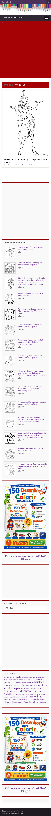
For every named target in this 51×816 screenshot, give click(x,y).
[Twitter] (6, 1)
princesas (39, 699)
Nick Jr (17, 699)
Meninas (12, 165)
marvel (29, 697)
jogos (11, 697)
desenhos (26, 683)
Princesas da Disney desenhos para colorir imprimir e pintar (32, 403)
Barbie (26, 677)
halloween (36, 694)
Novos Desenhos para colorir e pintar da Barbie (30, 294)
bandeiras (20, 677)
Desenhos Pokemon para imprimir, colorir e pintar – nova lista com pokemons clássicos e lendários (32, 435)
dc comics (19, 683)
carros (19, 679)
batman (30, 677)
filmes (11, 694)
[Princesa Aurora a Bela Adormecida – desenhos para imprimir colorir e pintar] (11, 469)
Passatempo (25, 699)
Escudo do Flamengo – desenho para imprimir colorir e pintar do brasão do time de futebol (31, 419)
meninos (7, 699)
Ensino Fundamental (37, 691)
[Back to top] (46, 811)
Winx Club (18, 165)
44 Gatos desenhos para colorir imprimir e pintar (30, 449)
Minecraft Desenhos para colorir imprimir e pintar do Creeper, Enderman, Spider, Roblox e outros (31, 373)
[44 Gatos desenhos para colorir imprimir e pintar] (11, 454)
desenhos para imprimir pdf (32, 688)
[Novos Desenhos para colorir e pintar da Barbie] (11, 299)
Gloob (30, 694)
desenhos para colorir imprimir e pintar (25, 687)
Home (3, 22)
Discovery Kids (12, 691)
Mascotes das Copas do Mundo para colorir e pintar (31, 248)
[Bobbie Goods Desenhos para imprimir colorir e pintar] (11, 268)
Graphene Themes (18, 813)
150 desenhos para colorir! (25, 557)
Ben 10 (35, 677)
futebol (18, 694)
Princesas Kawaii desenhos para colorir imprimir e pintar (31, 325)
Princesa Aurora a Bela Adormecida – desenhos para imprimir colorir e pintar (32, 466)
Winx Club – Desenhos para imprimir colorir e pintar (25, 160)
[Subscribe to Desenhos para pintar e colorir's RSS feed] (3, 1)
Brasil (6, 679)
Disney (25, 691)
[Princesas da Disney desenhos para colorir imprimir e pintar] (11, 407)
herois (44, 693)
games (25, 694)
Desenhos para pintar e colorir (14, 17)
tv (37, 702)
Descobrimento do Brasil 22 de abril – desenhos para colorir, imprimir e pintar (30, 388)
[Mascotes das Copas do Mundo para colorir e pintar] (11, 252)
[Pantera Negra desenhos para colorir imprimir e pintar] (11, 361)
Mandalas (22, 697)
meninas (37, 696)
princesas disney (10, 702)
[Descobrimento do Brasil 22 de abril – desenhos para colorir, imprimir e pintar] (11, 392)
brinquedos (13, 679)
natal (13, 699)
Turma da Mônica (30, 702)
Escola (6, 694)
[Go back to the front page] (25, 9)
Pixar (32, 699)
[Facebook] (10, 1)
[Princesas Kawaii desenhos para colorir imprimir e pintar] (11, 330)
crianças (13, 683)
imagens (6, 697)
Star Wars (20, 702)
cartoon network (28, 679)
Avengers (12, 677)
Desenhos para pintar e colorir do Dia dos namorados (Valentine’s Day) (31, 311)
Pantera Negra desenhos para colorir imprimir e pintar (30, 356)
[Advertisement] (25, 50)
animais (6, 677)
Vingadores (42, 702)
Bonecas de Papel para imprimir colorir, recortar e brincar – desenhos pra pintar (31, 342)
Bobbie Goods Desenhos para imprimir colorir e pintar (30, 263)
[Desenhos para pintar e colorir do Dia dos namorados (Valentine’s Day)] (11, 314)
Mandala (16, 697)
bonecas (41, 677)
